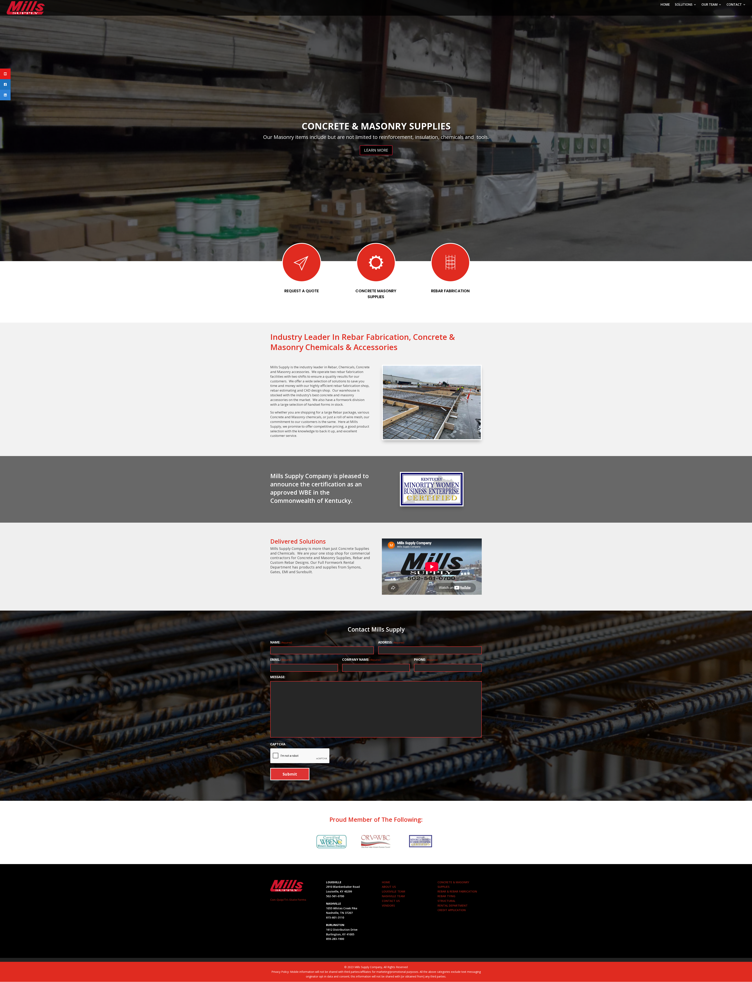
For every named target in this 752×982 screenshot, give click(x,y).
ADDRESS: (391, 642)
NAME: (281, 642)
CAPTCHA (277, 744)
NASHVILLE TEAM (393, 896)
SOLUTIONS (683, 5)
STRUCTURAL (446, 901)
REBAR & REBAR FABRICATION (457, 891)
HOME (665, 5)
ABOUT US (389, 887)
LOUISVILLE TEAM (393, 891)
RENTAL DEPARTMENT (452, 905)
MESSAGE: (277, 677)
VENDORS (388, 905)
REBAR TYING (376, 126)
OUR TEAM (709, 5)
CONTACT (734, 5)
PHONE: (426, 659)
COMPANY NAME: (361, 659)
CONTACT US (391, 901)
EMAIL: (281, 659)
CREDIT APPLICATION (451, 910)
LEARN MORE (376, 149)
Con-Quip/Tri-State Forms (288, 899)
